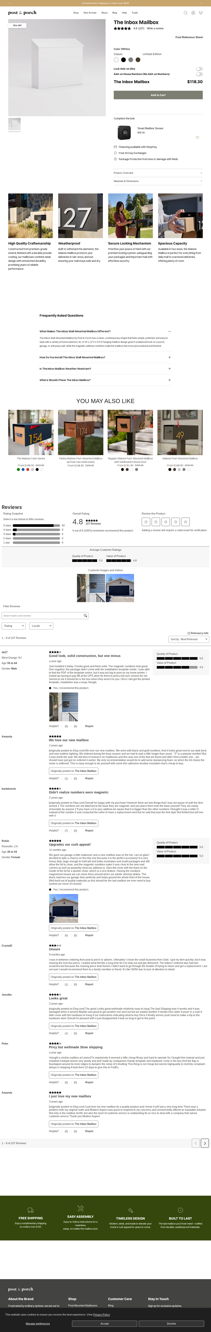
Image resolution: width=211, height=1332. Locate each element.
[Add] (197, 137)
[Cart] (201, 13)
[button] (76, 13)
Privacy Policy (101, 1314)
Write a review (155, 28)
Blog (111, 1305)
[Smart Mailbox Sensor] (124, 133)
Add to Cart (158, 95)
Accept (105, 1323)
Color (122, 49)
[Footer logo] (20, 1289)
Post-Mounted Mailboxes (82, 1305)
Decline (171, 1323)
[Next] (201, 3)
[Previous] (9, 3)
